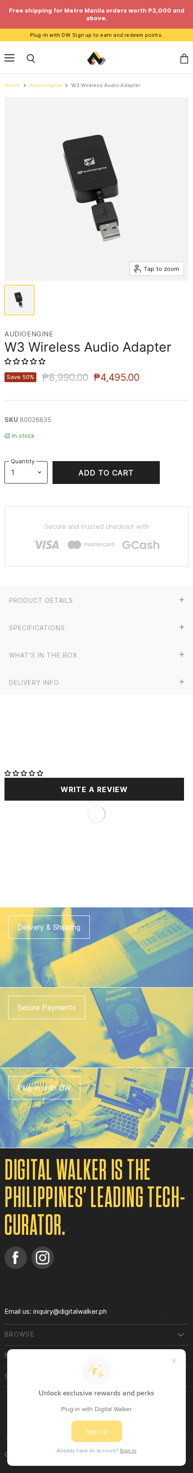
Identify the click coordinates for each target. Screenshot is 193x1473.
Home (12, 85)
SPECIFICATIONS (37, 628)
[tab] (96, 599)
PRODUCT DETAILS (41, 600)
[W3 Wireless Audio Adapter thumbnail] (19, 300)
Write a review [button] (94, 789)
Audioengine (45, 85)
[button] (25, 361)
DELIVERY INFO (34, 682)
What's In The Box (43, 655)
